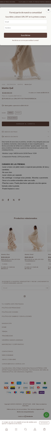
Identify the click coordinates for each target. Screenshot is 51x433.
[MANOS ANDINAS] (6, 429)
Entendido (44, 422)
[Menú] (16, 429)
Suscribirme (25, 35)
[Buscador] (25, 429)
